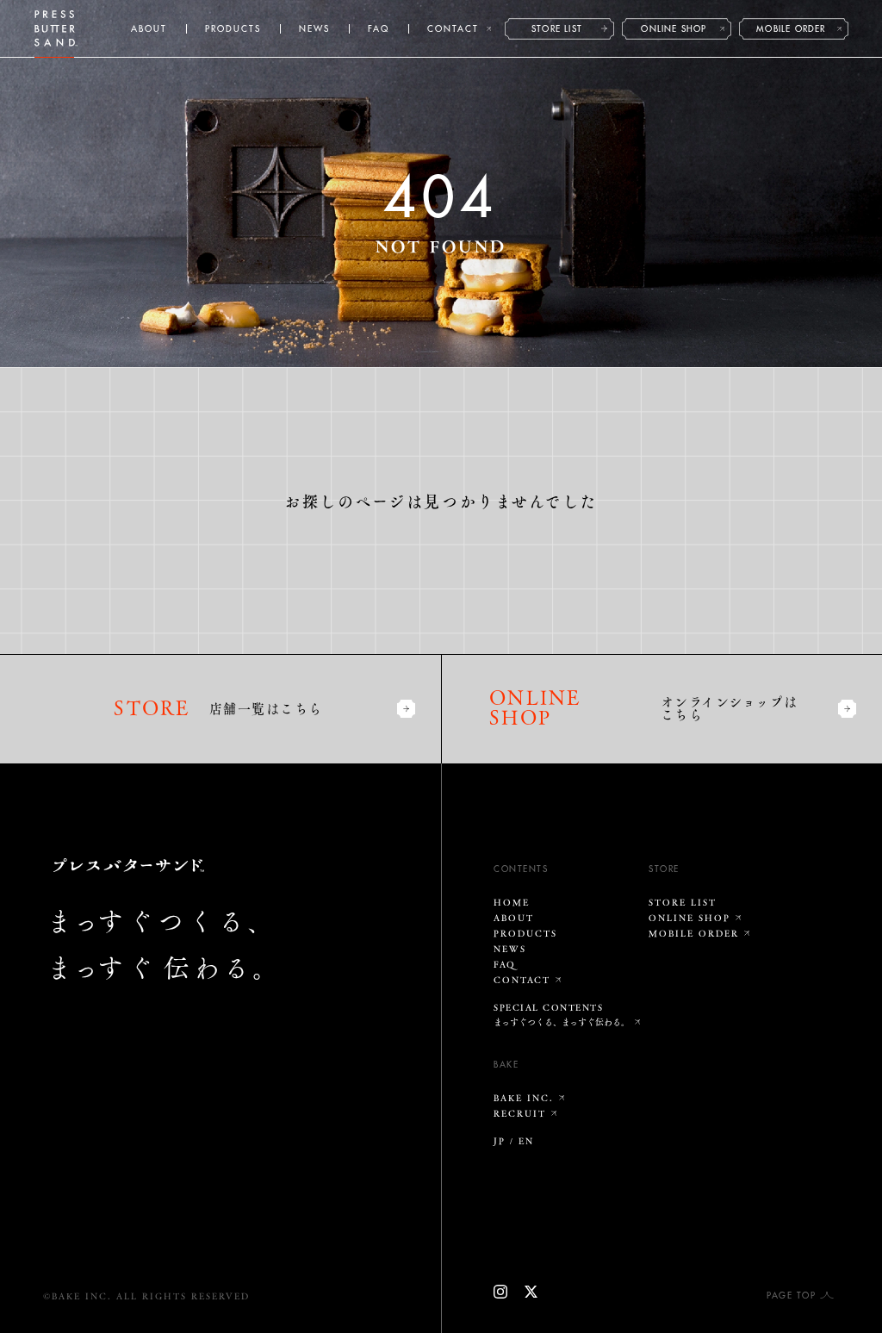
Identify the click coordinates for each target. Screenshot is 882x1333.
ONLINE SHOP (673, 29)
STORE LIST (556, 29)
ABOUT (149, 29)
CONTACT (453, 29)
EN (526, 1141)
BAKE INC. (524, 1097)
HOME (512, 902)
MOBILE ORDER (790, 29)
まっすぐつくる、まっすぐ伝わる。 (562, 1022)
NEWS (314, 29)
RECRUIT (520, 1113)
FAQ (378, 29)
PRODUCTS (233, 29)
